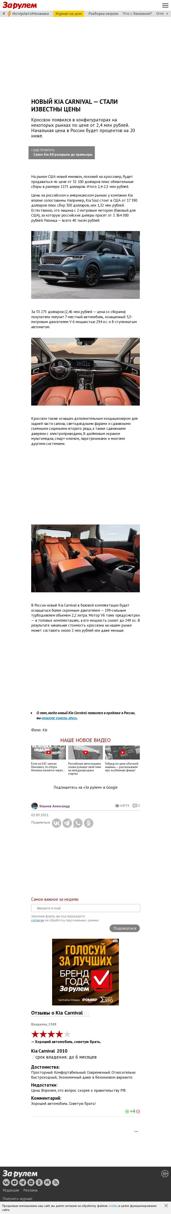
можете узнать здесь (59, 718)
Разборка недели (103, 13)
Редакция (11, 1190)
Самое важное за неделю (55, 899)
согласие (37, 920)
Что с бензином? (137, 13)
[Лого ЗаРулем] (20, 5)
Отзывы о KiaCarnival (60, 1012)
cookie (112, 1206)
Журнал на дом (68, 13)
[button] (166, 1206)
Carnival (47, 1051)
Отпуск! (162, 13)
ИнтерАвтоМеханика (30, 13)
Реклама (30, 1190)
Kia (34, 1051)
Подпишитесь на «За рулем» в (86, 787)
